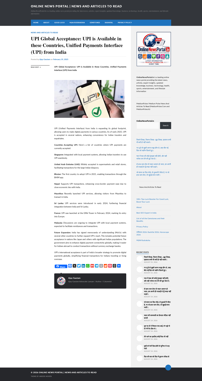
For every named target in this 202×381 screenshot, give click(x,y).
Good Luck (59, 22)
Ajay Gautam (45, 59)
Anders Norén (45, 376)
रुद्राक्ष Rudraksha (77, 22)
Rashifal (109, 22)
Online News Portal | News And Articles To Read (76, 6)
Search (165, 125)
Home (35, 22)
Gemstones (95, 22)
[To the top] (168, 367)
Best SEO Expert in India (146, 213)
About (46, 22)
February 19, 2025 (60, 59)
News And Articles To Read (44, 33)
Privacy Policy (125, 22)
